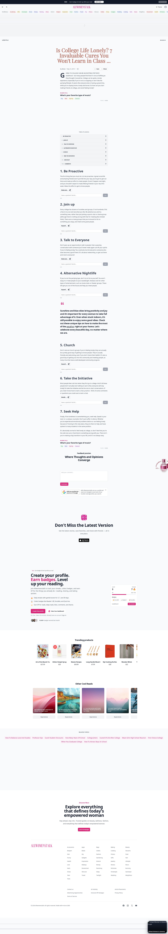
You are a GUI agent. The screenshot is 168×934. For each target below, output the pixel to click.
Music (135, 12)
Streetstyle (24, 12)
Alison (64, 69)
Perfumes (162, 12)
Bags (97, 847)
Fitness (90, 12)
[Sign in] (165, 7)
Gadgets (113, 12)
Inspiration (65, 12)
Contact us (70, 889)
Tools (68, 879)
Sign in (64, 615)
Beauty (127, 847)
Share (105, 69)
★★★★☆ (163, 40)
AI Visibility (94, 889)
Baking (113, 847)
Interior (52, 12)
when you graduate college (71, 742)
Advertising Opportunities (75, 893)
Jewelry (113, 861)
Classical (77, 98)
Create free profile (38, 611)
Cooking (126, 12)
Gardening (12, 12)
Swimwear (128, 872)
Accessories (70, 847)
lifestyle (5, 40)
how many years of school (75, 738)
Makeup (84, 865)
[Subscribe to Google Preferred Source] (70, 492)
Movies (113, 865)
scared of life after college (110, 738)
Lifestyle (127, 861)
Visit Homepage (84, 829)
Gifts (18, 12)
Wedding (119, 12)
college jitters (92, 738)
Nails (131, 12)
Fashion (76, 12)
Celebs (102, 12)
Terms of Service (72, 896)
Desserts (128, 851)
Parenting (99, 868)
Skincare (96, 12)
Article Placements (120, 889)
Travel (81, 12)
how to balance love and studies (17, 738)
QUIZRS (106, 100)
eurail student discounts (54, 738)
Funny (107, 12)
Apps (83, 847)
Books (30, 12)
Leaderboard (115, 604)
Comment (64, 484)
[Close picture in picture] (149, 922)
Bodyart (58, 12)
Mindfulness (5, 12)
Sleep (98, 872)
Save (97, 69)
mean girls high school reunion (134, 738)
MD (78, 69)
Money (36, 12)
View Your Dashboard (57, 611)
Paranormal (150, 12)
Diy (86, 12)
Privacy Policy (119, 893)
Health (156, 12)
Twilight (98, 875)
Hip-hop (71, 98)
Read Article (48, 717)
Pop (62, 98)
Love (68, 865)
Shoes (47, 12)
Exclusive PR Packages (97, 893)
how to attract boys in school (95, 742)
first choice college (155, 738)
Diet (68, 854)
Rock (66, 98)
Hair (126, 858)
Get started (132, 604)
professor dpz (37, 738)
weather (70, 326)
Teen (68, 875)
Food (71, 12)
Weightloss (142, 12)
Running (42, 12)
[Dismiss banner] (105, 490)
